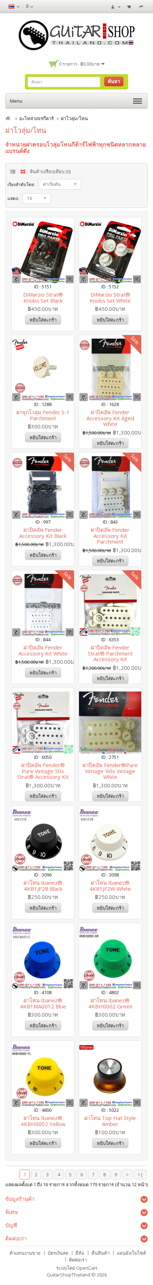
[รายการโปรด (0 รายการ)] (130, 6)
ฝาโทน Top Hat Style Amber (110, 1120)
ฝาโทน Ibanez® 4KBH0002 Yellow (43, 1120)
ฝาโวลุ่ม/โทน (74, 118)
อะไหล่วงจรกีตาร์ (36, 118)
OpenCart (86, 1268)
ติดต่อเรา (78, 1259)
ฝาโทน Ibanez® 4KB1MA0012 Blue (43, 1003)
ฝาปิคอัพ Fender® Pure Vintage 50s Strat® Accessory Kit (43, 770)
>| (140, 1174)
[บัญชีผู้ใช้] (116, 6)
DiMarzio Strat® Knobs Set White (110, 297)
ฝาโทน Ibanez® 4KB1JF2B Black (42, 885)
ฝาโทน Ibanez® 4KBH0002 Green (110, 1003)
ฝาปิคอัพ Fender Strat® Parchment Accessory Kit (110, 653)
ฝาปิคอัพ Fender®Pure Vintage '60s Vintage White (110, 770)
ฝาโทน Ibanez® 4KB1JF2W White (110, 885)
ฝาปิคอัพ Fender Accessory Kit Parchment (110, 535)
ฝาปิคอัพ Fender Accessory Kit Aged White (110, 417)
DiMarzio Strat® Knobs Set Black (43, 297)
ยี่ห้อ (79, 1253)
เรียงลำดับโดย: (21, 184)
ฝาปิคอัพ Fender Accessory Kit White (43, 650)
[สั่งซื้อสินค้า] (142, 6)
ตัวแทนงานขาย (25, 1253)
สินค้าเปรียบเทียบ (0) (50, 171)
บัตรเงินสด (58, 1253)
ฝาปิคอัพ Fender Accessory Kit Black (43, 532)
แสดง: (13, 198)
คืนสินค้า (100, 1253)
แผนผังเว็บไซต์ (131, 1253)
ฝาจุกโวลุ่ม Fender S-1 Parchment (43, 415)
